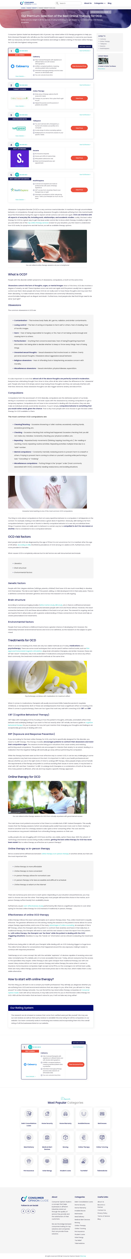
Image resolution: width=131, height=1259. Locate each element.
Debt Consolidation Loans (84, 1202)
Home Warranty (80, 1208)
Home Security (80, 1205)
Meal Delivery (79, 1217)
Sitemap (83, 1256)
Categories (98, 3)
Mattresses (79, 1214)
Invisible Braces (80, 1211)
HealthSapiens (104, 48)
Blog (109, 3)
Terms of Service (104, 1216)
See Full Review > (85, 51)
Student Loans (80, 1234)
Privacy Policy (102, 1213)
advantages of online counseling (61, 925)
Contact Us (102, 1210)
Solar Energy (79, 1237)
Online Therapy (32, 8)
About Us (88, 3)
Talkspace (103, 44)
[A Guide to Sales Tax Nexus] (104, 61)
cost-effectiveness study (33, 906)
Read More (101, 69)
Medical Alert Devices (82, 1220)
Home (23, 8)
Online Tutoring (80, 1228)
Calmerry (103, 39)
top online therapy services (38, 223)
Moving (77, 1223)
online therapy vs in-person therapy (55, 854)
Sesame (102, 46)
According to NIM (24, 545)
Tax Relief (78, 1240)
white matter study (47, 605)
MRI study (58, 605)
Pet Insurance (80, 1231)
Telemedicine (80, 1243)
